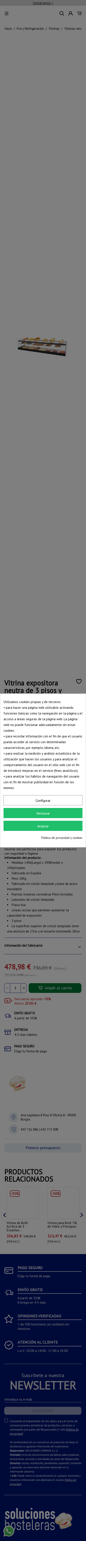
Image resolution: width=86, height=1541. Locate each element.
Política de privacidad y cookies (61, 838)
